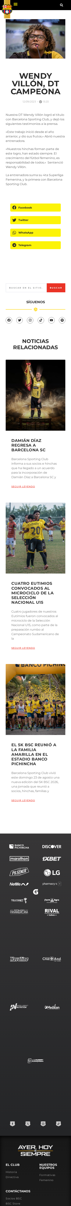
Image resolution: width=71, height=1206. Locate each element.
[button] (15, 4)
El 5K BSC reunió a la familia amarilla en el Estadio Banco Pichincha (33, 754)
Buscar (56, 287)
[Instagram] (30, 320)
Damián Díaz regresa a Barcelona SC (28, 445)
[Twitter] (19, 320)
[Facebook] (9, 320)
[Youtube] (51, 320)
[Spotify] (62, 320)
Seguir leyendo (23, 486)
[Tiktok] (41, 320)
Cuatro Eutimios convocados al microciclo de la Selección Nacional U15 (32, 593)
